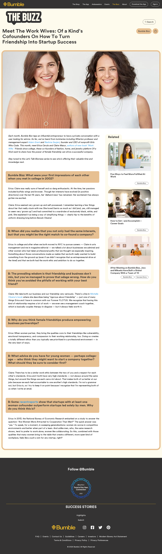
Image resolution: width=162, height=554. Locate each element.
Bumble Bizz (145, 31)
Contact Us (57, 537)
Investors (92, 537)
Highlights (81, 515)
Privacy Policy (81, 540)
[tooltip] (155, 31)
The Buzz (115, 4)
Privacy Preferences (99, 540)
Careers (81, 537)
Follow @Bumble (81, 469)
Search (150, 21)
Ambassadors (97, 4)
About (124, 4)
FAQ (37, 537)
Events (106, 4)
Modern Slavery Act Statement (113, 537)
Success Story (142, 277)
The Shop (76, 4)
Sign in (155, 4)
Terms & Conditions (62, 540)
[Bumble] (13, 4)
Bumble (76, 547)
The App (85, 4)
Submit (81, 520)
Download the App (139, 4)
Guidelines (69, 537)
